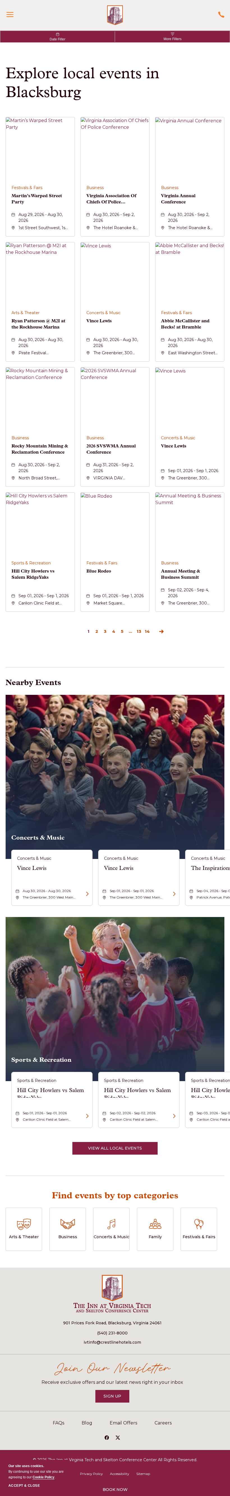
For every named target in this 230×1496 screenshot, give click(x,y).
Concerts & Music (38, 837)
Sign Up (116, 1398)
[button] (115, 1148)
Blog (87, 1423)
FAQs (58, 1423)
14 (147, 631)
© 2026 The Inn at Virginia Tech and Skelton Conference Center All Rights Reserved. (115, 1459)
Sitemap (143, 1474)
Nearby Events (33, 682)
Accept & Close (24, 1486)
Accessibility (119, 1474)
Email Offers (123, 1423)
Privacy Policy (91, 1474)
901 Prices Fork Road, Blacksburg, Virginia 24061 (112, 1322)
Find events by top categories (115, 1195)
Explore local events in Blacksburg (82, 82)
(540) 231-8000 (112, 1333)
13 (139, 631)
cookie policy (43, 1477)
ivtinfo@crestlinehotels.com (112, 1342)
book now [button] (115, 1489)
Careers (163, 1423)
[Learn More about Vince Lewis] (86, 894)
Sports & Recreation (41, 1059)
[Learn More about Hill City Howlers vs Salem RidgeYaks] (86, 1116)
